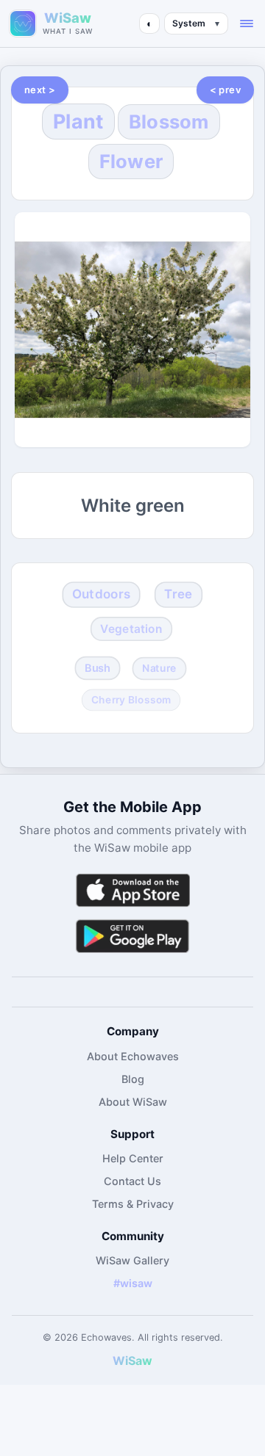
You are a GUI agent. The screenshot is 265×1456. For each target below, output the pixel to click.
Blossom (169, 121)
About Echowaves (133, 1056)
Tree (178, 594)
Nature (159, 668)
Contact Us (132, 1181)
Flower (131, 161)
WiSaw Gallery (132, 1260)
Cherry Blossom (131, 699)
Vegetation (131, 629)
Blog (132, 1079)
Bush (97, 667)
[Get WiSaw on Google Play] (132, 936)
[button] (246, 23)
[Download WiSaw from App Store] (132, 890)
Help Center (132, 1158)
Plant (78, 121)
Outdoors (101, 594)
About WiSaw (133, 1101)
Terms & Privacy (133, 1204)
